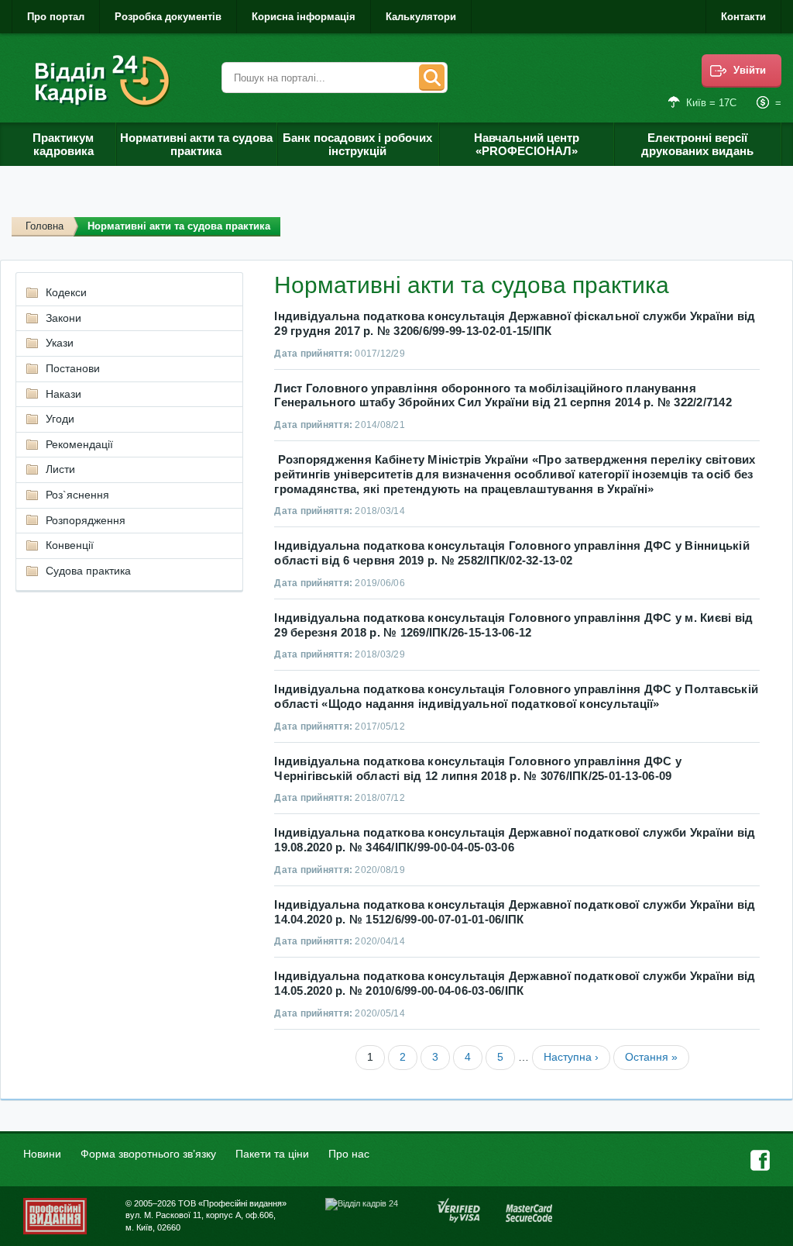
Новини (42, 1154)
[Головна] (105, 81)
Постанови (73, 368)
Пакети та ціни (272, 1154)
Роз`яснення (77, 494)
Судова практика (88, 570)
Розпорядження (85, 520)
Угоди (60, 418)
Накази (63, 394)
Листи (60, 469)
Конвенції (70, 545)
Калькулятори (421, 16)
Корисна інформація (303, 16)
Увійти (749, 70)
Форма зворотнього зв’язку (148, 1154)
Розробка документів (168, 16)
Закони (63, 318)
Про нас (348, 1154)
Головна (45, 226)
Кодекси (66, 292)
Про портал (55, 16)
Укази (60, 343)
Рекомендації (79, 444)
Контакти (743, 16)
